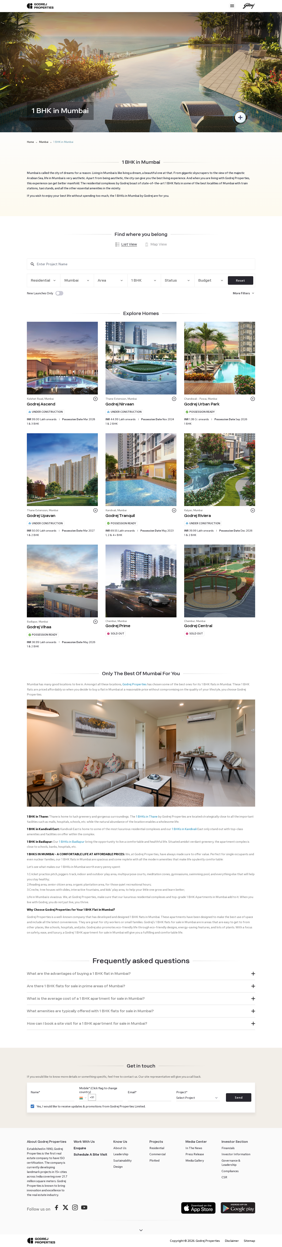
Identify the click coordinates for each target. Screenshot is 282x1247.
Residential (156, 1041)
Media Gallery (195, 1053)
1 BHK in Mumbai (63, 142)
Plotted (154, 1053)
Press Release (195, 1047)
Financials (228, 1041)
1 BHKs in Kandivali (184, 722)
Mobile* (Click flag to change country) (98, 985)
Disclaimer (232, 1133)
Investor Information (236, 1047)
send (239, 990)
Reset (240, 280)
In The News (194, 1041)
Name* (35, 985)
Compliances (230, 1064)
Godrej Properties (134, 684)
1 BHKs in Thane (146, 709)
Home (30, 142)
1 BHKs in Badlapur (72, 734)
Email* (132, 985)
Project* (181, 985)
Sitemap (249, 1133)
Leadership (120, 1047)
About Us (119, 1041)
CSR (224, 1070)
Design (118, 1059)
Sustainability (122, 1053)
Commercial (157, 1047)
